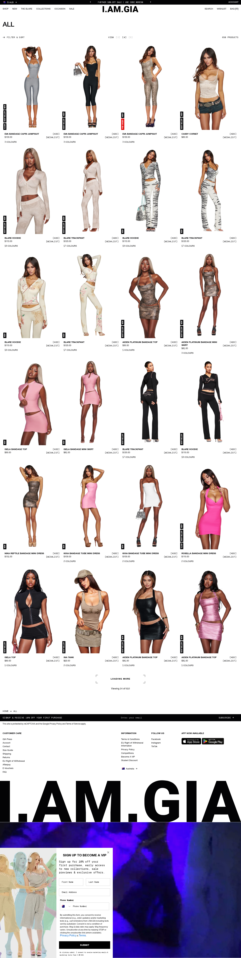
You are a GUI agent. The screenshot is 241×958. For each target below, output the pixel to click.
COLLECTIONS (43, 9)
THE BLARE (26, 9)
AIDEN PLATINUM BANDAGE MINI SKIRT (199, 343)
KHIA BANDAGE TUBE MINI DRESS (82, 553)
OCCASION (59, 9)
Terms (82, 935)
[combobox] (65, 906)
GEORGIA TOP (12, 762)
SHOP (5, 9)
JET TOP (68, 762)
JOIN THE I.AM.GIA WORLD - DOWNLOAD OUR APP (120, 2)
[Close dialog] (108, 852)
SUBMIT (84, 945)
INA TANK (69, 658)
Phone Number (67, 900)
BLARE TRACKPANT (74, 238)
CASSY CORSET (189, 134)
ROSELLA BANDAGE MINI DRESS (198, 553)
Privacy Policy (68, 935)
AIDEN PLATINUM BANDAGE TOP (140, 342)
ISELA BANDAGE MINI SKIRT (78, 449)
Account (233, 2)
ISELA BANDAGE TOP (16, 449)
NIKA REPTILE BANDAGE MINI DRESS (24, 553)
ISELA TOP (10, 658)
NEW (14, 9)
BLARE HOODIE (13, 238)
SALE (71, 9)
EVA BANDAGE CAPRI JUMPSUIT (22, 134)
